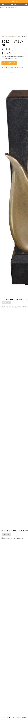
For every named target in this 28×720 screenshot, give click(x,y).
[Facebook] (13, 1)
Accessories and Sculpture (14, 36)
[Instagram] (16, 1)
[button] (26, 4)
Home (3, 36)
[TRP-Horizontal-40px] (9, 4)
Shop (6, 36)
